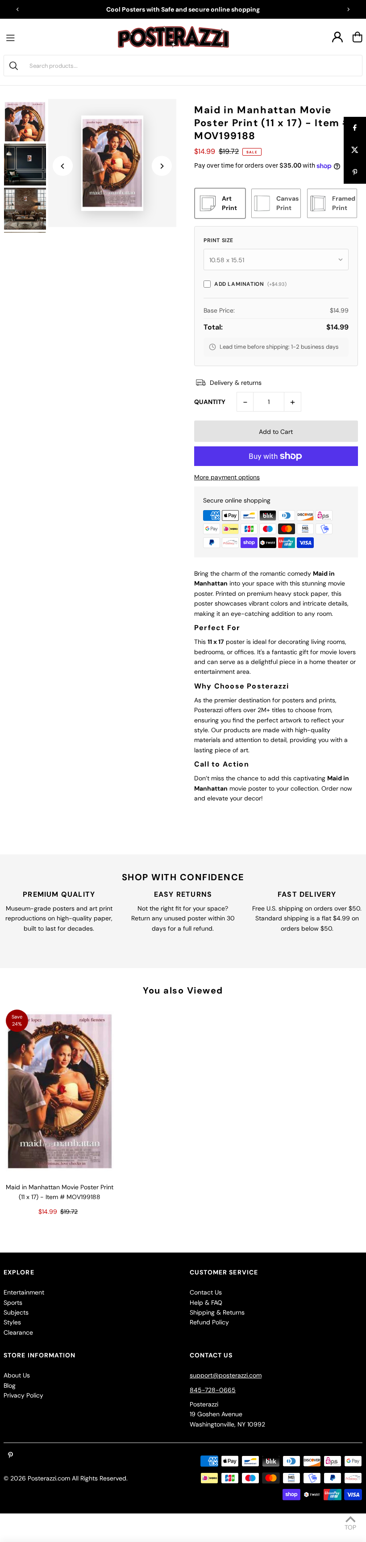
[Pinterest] (10, 1455)
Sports (13, 1303)
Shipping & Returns (217, 1312)
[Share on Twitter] (355, 150)
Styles (12, 1322)
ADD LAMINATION (250, 284)
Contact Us (206, 1292)
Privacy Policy (23, 1395)
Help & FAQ (206, 1303)
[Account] (337, 37)
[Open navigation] (12, 37)
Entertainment (24, 1292)
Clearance (18, 1332)
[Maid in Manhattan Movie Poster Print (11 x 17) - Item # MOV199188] (60, 1091)
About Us (17, 1375)
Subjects (16, 1312)
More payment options (227, 477)
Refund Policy (209, 1322)
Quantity (209, 402)
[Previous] (17, 9)
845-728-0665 (213, 1390)
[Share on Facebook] (355, 128)
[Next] (348, 9)
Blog (10, 1385)
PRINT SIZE (218, 240)
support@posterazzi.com (226, 1375)
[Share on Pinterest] (355, 172)
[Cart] (357, 37)
